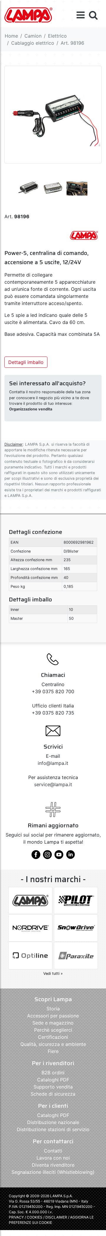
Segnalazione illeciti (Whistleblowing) (53, 1172)
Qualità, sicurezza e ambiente (53, 1044)
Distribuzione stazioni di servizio (53, 1129)
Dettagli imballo (26, 362)
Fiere (53, 1051)
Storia (53, 1009)
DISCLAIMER (56, 1217)
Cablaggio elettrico (32, 43)
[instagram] (47, 857)
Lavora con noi (53, 1158)
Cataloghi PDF (53, 1080)
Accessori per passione (53, 1016)
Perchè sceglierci (53, 1030)
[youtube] (58, 857)
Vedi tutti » (53, 973)
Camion (33, 36)
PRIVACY (16, 1217)
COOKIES (34, 1217)
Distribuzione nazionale (53, 1122)
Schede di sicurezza (53, 1094)
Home (11, 36)
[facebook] (36, 857)
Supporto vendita (53, 1087)
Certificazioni (53, 1037)
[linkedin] (70, 857)
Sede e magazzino (53, 1023)
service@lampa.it (53, 784)
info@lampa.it (53, 763)
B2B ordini (53, 1073)
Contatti (53, 1151)
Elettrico (57, 36)
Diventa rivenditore (53, 1165)
